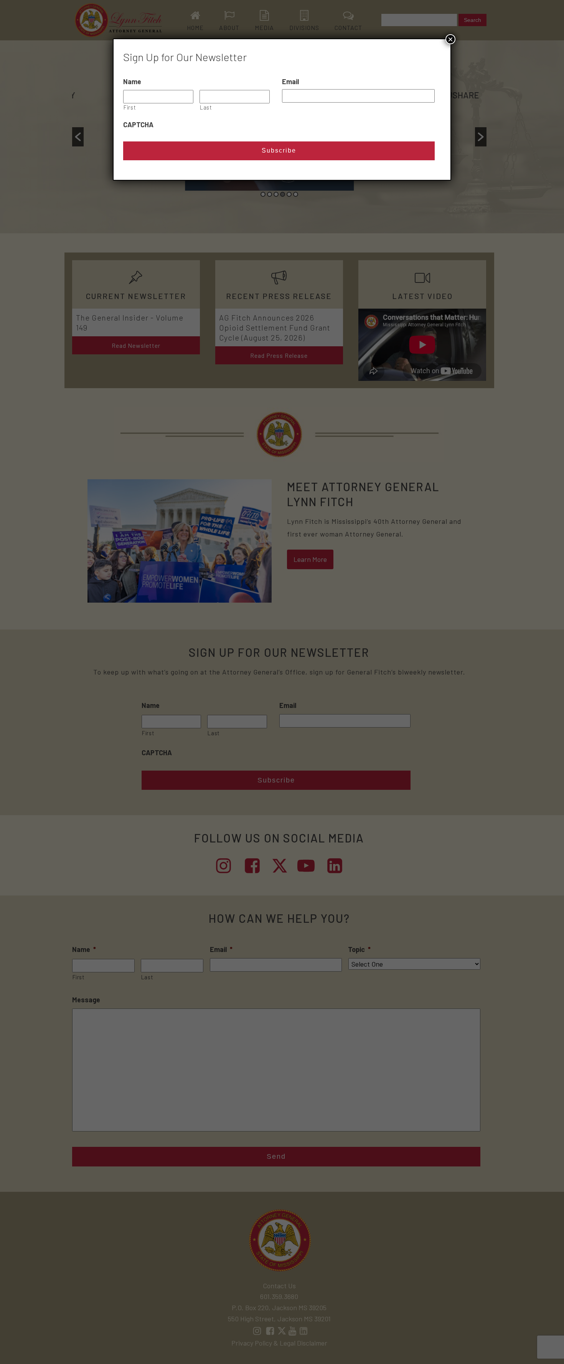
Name (132, 81)
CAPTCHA (138, 124)
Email (290, 81)
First (130, 107)
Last (206, 107)
